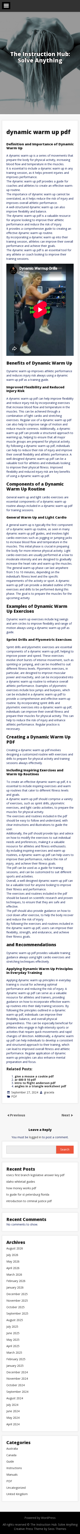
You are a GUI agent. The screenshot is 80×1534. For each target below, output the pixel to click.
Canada (11, 1455)
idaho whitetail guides (20, 1182)
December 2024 (17, 1372)
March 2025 (14, 1352)
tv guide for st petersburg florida (27, 1194)
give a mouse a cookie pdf (34, 1076)
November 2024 (17, 1378)
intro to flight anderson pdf (35, 1083)
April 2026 (12, 1268)
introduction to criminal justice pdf (29, 1201)
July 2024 (12, 1405)
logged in (35, 1137)
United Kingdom (17, 1494)
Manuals (12, 1474)
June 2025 (12, 1333)
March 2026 (14, 1274)
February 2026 (15, 1281)
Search (64, 1149)
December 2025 (17, 1294)
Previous (17, 1115)
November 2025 (17, 1300)
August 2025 (14, 1320)
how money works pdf (21, 1188)
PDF (14, 1096)
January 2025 (15, 1366)
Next (66, 1115)
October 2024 (15, 1385)
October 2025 (15, 1307)
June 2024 (12, 1411)
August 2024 (14, 1398)
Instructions (14, 1468)
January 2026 (15, 1287)
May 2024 (12, 1418)
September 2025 (17, 1313)
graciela (49, 1092)
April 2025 (12, 1346)
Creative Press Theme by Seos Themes (40, 1529)
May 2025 (12, 1340)
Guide (10, 1461)
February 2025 (15, 1359)
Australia (12, 1448)
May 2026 (12, 1261)
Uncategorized (16, 1488)
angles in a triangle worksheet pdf (40, 1086)
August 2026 (14, 1248)
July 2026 (12, 1255)
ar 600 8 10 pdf (25, 1080)
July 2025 (12, 1326)
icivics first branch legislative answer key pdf (35, 1175)
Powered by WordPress (40, 1518)
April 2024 (12, 1424)
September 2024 (17, 1392)
